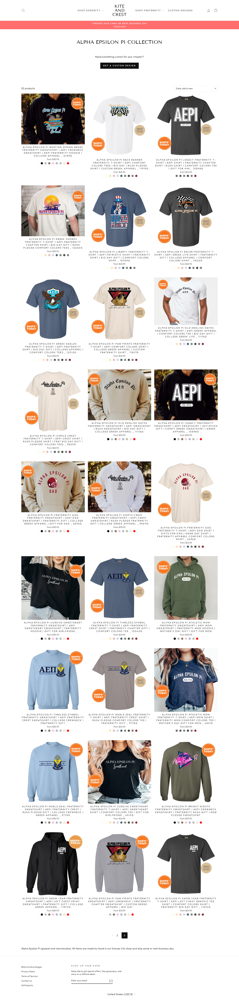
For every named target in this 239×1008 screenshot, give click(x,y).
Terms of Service (29, 976)
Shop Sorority (90, 10)
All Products (27, 985)
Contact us (26, 980)
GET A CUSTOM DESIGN (119, 65)
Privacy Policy (28, 971)
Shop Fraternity (148, 10)
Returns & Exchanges (31, 967)
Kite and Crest (119, 10)
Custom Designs (180, 10)
